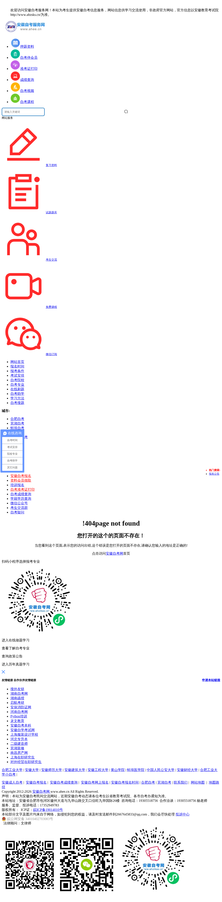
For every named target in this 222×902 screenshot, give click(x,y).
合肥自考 (148, 782)
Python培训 (18, 716)
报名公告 (214, 473)
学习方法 (17, 398)
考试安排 (17, 375)
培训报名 (17, 485)
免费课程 (51, 307)
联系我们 (181, 782)
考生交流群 (19, 508)
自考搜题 (17, 403)
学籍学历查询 (20, 498)
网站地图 (198, 782)
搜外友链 (17, 689)
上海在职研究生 (22, 757)
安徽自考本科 (20, 725)
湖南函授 (17, 698)
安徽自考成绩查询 (64, 782)
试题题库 (51, 212)
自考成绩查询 (20, 494)
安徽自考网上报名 (95, 782)
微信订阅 (51, 354)
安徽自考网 (114, 553)
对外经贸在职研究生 (26, 762)
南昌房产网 (19, 753)
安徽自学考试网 (22, 730)
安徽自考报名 (20, 476)
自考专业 (17, 384)
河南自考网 (19, 712)
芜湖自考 (164, 782)
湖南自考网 (19, 693)
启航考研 (17, 702)
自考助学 (17, 393)
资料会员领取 (20, 480)
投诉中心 (182, 814)
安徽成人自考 (12, 782)
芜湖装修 (17, 748)
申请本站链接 (211, 680)
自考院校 (17, 380)
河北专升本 (19, 739)
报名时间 (17, 366)
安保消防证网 (20, 707)
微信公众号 (19, 503)
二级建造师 (19, 743)
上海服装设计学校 (24, 734)
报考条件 (17, 371)
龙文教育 (17, 721)
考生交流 (51, 259)
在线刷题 (17, 389)
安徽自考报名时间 (125, 782)
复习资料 (51, 165)
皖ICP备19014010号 (48, 810)
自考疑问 (17, 512)
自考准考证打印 (22, 489)
